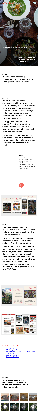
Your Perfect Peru (11, 348)
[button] (34, 3)
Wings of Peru (10, 353)
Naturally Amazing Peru (13, 355)
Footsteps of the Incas (12, 357)
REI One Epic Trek (11, 350)
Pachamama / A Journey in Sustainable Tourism (20, 352)
